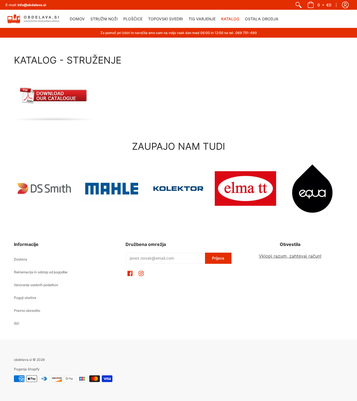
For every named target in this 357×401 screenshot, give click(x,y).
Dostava (20, 259)
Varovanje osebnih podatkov (36, 285)
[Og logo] (178, 188)
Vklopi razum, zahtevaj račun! (290, 256)
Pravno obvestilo (27, 310)
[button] (319, 5)
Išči (16, 323)
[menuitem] (298, 5)
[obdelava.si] (33, 19)
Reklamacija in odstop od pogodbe (40, 272)
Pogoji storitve (25, 298)
